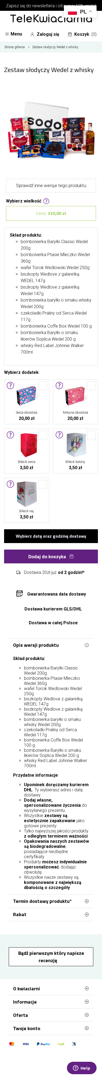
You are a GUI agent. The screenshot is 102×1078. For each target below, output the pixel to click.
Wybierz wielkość (23, 200)
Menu (16, 34)
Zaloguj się (48, 34)
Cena (51, 213)
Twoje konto (26, 1028)
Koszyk (85, 34)
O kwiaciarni (26, 988)
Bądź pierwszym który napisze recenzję (51, 956)
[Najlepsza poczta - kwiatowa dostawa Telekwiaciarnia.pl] (51, 19)
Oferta (20, 1015)
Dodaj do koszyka (47, 556)
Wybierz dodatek (21, 372)
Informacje (25, 1001)
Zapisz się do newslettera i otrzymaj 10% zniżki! (51, 5)
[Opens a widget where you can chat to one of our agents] (82, 1068)
